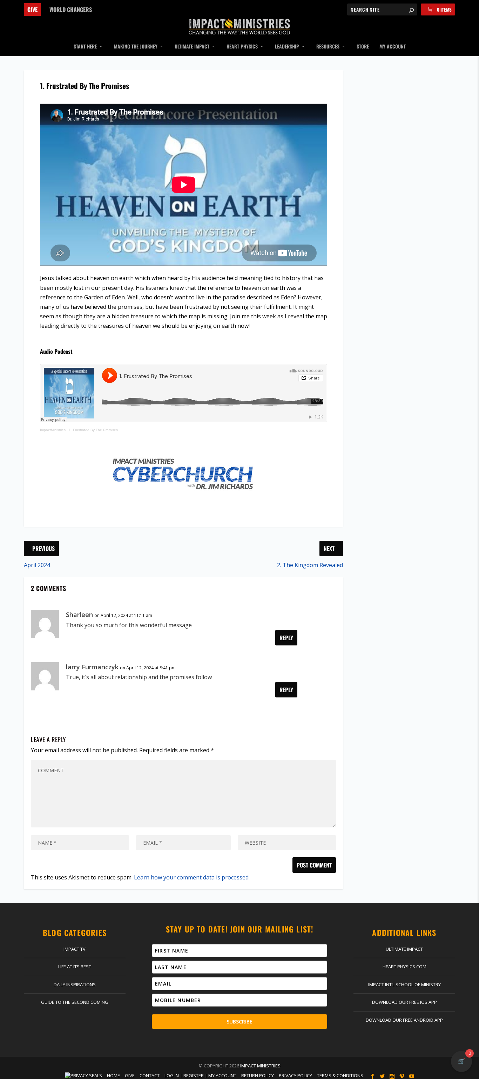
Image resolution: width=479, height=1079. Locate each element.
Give (32, 9)
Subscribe (239, 1021)
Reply (286, 637)
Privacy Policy (295, 1075)
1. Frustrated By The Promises (93, 430)
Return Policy (257, 1075)
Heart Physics (242, 47)
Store (363, 47)
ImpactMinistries (53, 430)
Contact (150, 1075)
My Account (392, 47)
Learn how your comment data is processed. (192, 877)
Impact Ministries (260, 1065)
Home (113, 1075)
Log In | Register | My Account (200, 1075)
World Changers (70, 9)
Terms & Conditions (340, 1075)
